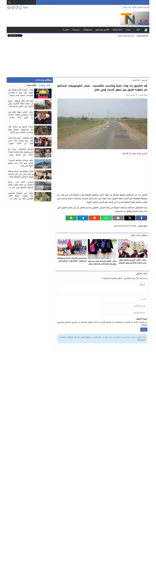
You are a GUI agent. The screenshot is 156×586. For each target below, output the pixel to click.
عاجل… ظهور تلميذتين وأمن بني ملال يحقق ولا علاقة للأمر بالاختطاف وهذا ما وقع (102, 264)
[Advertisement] (78, 57)
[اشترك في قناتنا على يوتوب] (20, 7)
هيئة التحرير (143, 95)
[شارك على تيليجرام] (83, 217)
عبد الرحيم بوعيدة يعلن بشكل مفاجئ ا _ (120, 35)
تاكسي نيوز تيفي (102, 29)
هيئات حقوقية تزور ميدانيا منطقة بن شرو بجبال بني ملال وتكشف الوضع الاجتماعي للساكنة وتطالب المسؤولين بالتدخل (20, 175)
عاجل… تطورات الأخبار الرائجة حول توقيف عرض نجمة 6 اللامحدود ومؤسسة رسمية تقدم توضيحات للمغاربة (20, 94)
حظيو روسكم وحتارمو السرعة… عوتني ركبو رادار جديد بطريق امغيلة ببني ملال (20, 163)
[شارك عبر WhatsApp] (106, 217)
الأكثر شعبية (31, 85)
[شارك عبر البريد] (118, 217)
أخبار (138, 29)
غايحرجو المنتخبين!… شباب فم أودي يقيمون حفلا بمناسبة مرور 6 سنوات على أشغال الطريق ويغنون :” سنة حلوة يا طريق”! (20, 153)
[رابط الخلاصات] (16, 7)
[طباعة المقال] (71, 217)
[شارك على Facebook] (141, 217)
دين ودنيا (76, 29)
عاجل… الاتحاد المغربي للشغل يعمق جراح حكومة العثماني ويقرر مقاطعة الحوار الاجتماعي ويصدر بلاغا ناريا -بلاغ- (132, 264)
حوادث (128, 29)
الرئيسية (146, 29)
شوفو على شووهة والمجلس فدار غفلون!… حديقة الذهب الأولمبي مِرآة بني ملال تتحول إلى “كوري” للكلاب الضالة (20, 197)
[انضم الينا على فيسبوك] (9, 7)
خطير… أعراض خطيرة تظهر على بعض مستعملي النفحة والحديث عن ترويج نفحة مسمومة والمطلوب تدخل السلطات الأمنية (20, 116)
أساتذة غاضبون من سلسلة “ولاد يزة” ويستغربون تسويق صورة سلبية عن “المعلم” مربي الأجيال (20, 129)
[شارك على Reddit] (95, 217)
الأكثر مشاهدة (44, 85)
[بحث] (10, 2)
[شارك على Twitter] (130, 217)
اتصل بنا (66, 29)
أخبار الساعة (117, 29)
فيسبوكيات (87, 29)
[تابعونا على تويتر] (13, 7)
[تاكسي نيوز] (78, 18)
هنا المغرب (135, 80)
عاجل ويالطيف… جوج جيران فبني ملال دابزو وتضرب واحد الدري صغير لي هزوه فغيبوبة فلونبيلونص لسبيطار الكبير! (20, 142)
